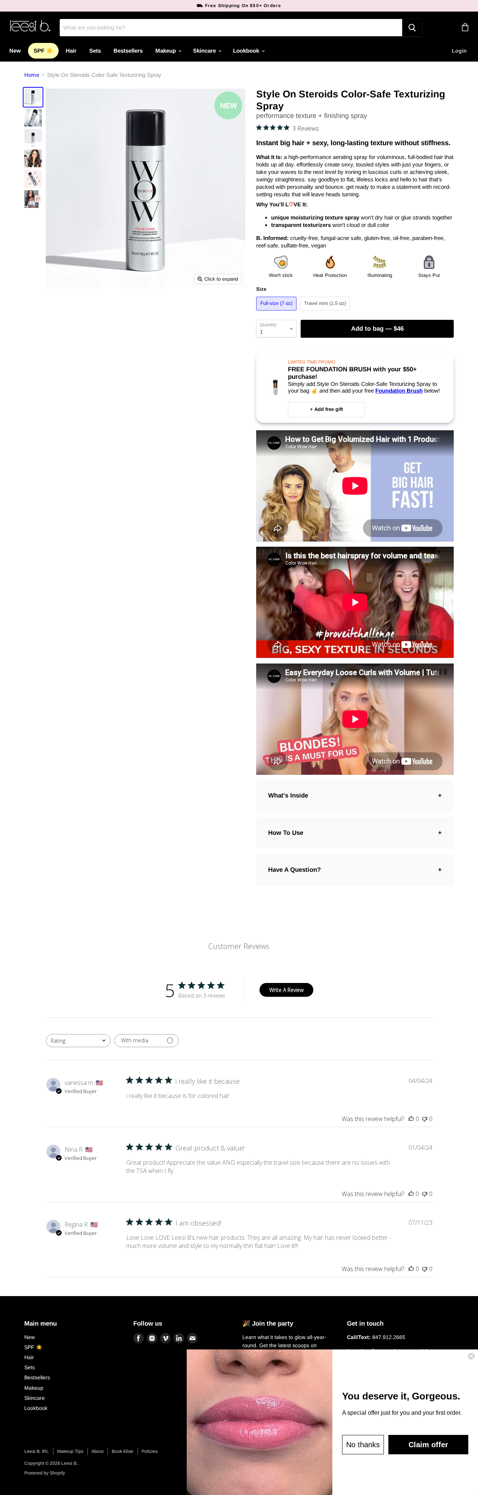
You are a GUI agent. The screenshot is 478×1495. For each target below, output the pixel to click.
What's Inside (288, 795)
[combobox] (78, 1040)
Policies (150, 1451)
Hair (71, 50)
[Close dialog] (471, 1356)
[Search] (412, 27)
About (97, 1451)
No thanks (363, 1445)
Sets (95, 50)
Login (459, 51)
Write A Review (286, 989)
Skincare (205, 50)
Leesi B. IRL (36, 1451)
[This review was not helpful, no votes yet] (424, 1119)
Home (31, 75)
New (15, 50)
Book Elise (122, 1451)
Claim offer (428, 1445)
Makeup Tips (70, 1451)
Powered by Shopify (44, 1473)
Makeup (166, 50)
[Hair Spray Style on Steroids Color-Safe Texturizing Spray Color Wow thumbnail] (33, 97)
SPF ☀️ (43, 50)
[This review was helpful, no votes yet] (411, 1119)
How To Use (285, 832)
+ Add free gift (326, 409)
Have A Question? (294, 869)
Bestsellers (128, 50)
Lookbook (247, 50)
